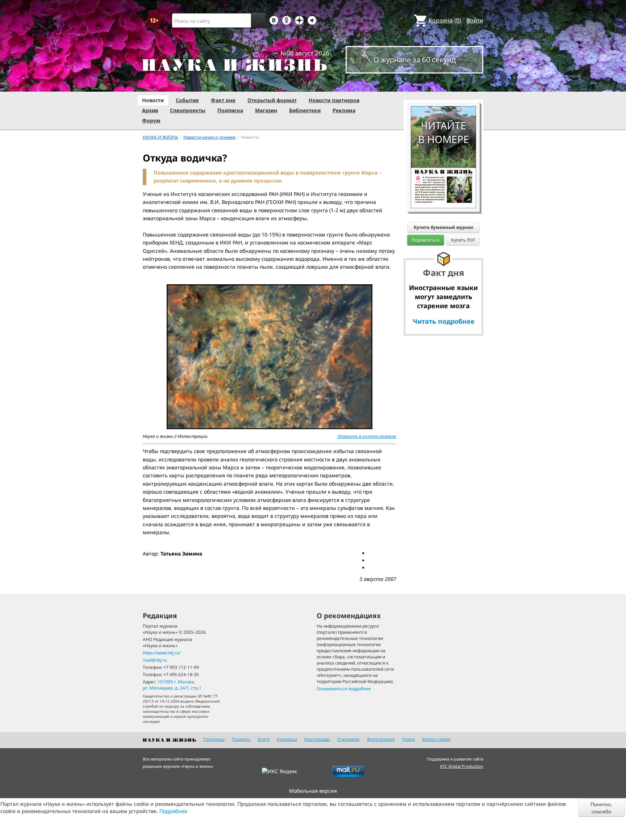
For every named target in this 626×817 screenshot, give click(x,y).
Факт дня (223, 100)
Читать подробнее (444, 321)
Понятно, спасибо (601, 807)
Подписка (230, 110)
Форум (151, 120)
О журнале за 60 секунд (414, 59)
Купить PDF (463, 240)
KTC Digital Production (461, 766)
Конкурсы (287, 739)
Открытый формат (272, 100)
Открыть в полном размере (367, 436)
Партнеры (214, 739)
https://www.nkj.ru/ (161, 653)
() (445, 20)
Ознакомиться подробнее (344, 689)
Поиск (408, 739)
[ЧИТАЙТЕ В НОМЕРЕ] (443, 85)
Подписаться (425, 240)
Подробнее (173, 811)
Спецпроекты (187, 110)
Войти (474, 20)
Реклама (344, 110)
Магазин (266, 110)
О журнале (348, 739)
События (187, 100)
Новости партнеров (334, 100)
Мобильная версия (313, 790)
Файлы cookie (436, 739)
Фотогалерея (381, 739)
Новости (153, 100)
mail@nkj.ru (155, 660)
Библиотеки (305, 110)
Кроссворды (317, 739)
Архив (150, 110)
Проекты (241, 739)
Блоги (264, 739)
